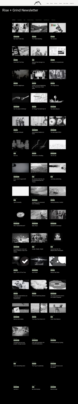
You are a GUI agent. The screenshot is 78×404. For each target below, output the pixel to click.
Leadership (20, 19)
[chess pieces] (20, 238)
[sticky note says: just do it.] (20, 378)
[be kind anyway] (39, 378)
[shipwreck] (57, 191)
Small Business (46, 19)
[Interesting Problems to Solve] (39, 121)
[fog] (39, 284)
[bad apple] (57, 121)
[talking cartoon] (57, 261)
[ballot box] (57, 238)
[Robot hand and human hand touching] (20, 97)
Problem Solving (30, 19)
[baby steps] (39, 214)
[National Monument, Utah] (39, 308)
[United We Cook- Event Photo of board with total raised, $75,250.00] (39, 74)
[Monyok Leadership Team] (20, 121)
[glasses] (20, 331)
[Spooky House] (20, 74)
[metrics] (20, 308)
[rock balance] (57, 308)
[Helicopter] (20, 168)
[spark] (39, 261)
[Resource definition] (39, 97)
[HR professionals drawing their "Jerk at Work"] (20, 27)
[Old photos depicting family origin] (57, 74)
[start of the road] (57, 331)
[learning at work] (20, 354)
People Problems (39, 19)
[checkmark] (20, 261)
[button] (56, 3)
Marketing (53, 19)
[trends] (39, 144)
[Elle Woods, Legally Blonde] (57, 378)
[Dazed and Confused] (39, 238)
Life (24, 19)
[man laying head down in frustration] (39, 331)
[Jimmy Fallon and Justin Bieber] (57, 214)
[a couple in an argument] (20, 284)
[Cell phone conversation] (20, 51)
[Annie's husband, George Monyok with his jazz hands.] (39, 51)
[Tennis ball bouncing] (57, 97)
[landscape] (39, 191)
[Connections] (57, 144)
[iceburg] (39, 168)
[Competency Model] (57, 51)
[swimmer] (57, 168)
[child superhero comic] (57, 354)
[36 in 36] (20, 144)
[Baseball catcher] (57, 27)
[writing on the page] (20, 191)
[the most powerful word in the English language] (57, 284)
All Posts (13, 19)
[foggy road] (39, 354)
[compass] (20, 214)
